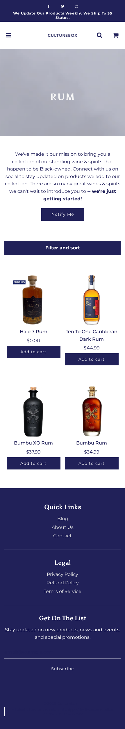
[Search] (99, 35)
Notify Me (62, 214)
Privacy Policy (62, 574)
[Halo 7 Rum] (33, 300)
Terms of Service (62, 591)
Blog (62, 518)
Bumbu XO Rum (33, 443)
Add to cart (33, 351)
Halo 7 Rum (33, 331)
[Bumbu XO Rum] (33, 411)
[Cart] (116, 35)
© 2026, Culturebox (60, 703)
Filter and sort (62, 248)
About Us (63, 527)
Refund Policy (63, 582)
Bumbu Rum (91, 443)
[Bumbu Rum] (92, 411)
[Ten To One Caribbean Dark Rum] (92, 300)
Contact (62, 535)
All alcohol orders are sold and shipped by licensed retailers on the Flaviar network (63, 711)
